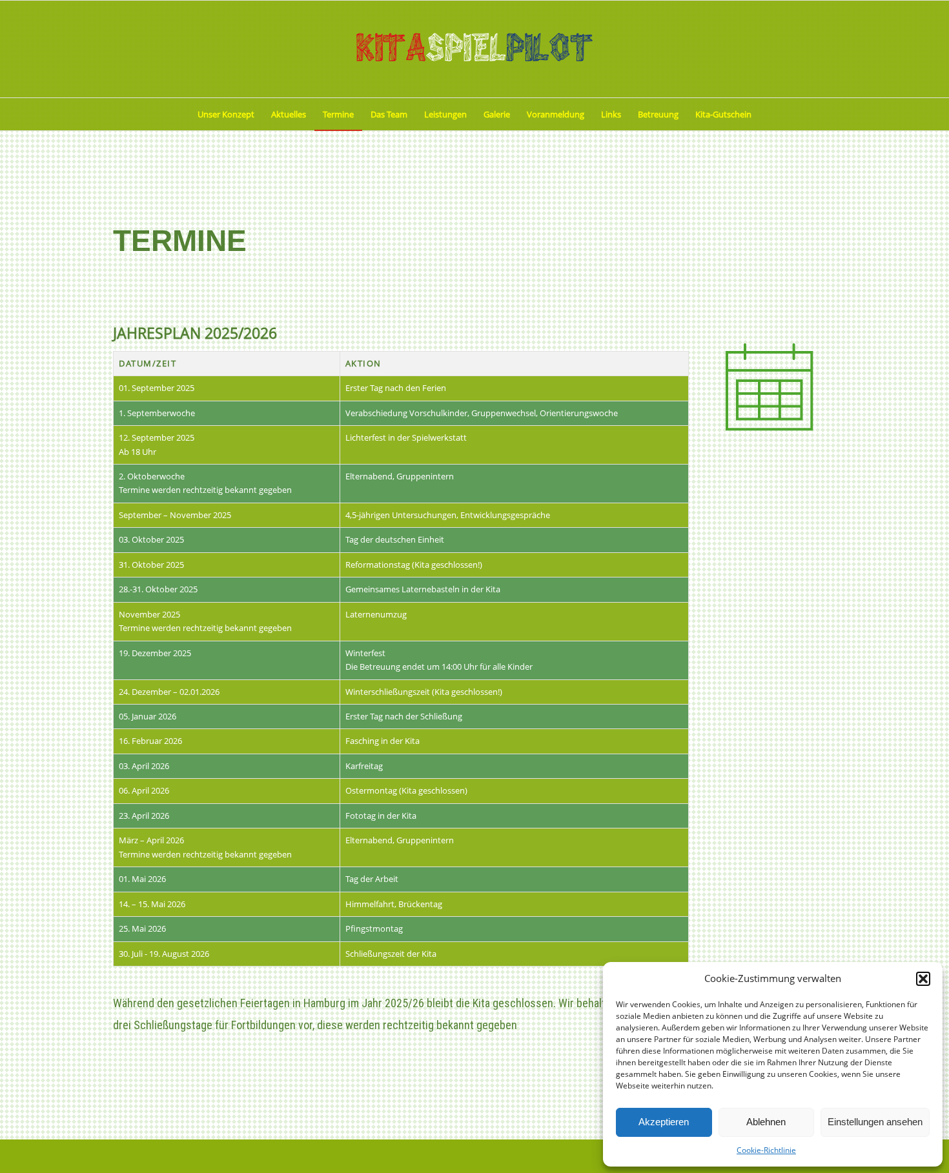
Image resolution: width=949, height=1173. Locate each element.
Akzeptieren (663, 1121)
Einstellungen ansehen (875, 1121)
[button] (923, 978)
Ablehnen (766, 1121)
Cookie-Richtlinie (766, 1150)
